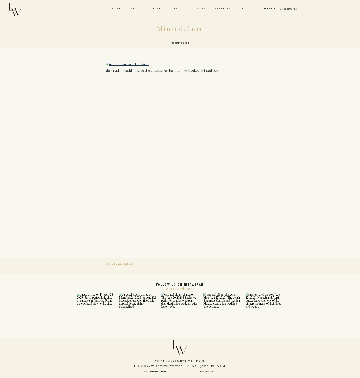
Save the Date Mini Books (121, 264)
